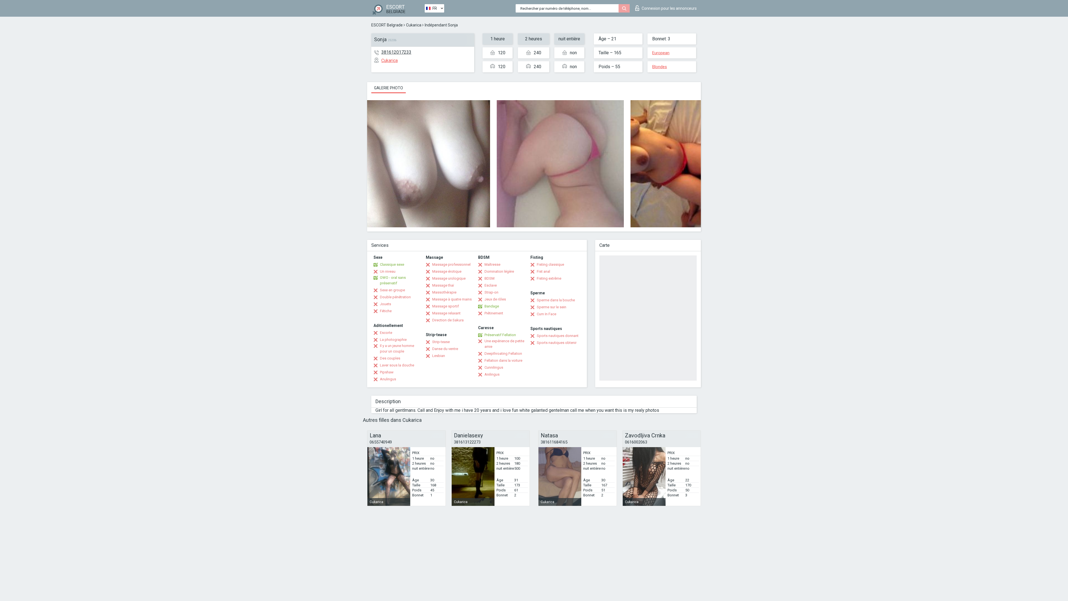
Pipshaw (387, 372)
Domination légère (499, 271)
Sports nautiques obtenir (557, 343)
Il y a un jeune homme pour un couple (397, 348)
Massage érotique (446, 271)
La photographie (393, 340)
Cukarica (413, 25)
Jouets (385, 304)
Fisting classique (550, 264)
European (660, 52)
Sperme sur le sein (551, 307)
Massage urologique (449, 278)
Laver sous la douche (397, 365)
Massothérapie (444, 292)
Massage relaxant (446, 313)
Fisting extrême (549, 278)
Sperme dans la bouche (556, 300)
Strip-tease (441, 342)
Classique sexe (392, 264)
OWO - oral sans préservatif (393, 280)
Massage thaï (443, 285)
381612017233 (396, 52)
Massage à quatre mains (452, 299)
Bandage (491, 306)
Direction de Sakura (448, 320)
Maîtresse (492, 264)
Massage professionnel (451, 264)
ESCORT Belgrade (387, 25)
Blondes (659, 66)
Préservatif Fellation (500, 335)
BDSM (489, 278)
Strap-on (491, 292)
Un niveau (387, 271)
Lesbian (438, 356)
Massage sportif (445, 306)
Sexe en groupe (392, 290)
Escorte (386, 333)
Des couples (390, 358)
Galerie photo (388, 88)
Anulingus (388, 379)
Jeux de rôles (495, 299)
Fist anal (543, 271)
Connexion (669, 8)
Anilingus (492, 374)
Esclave (490, 285)
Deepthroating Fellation (503, 353)
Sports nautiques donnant (557, 336)
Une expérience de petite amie (504, 344)
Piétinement (493, 313)
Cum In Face (546, 314)
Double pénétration (395, 297)
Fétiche (386, 311)
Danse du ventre (445, 349)
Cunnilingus (493, 367)
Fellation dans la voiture (503, 360)
